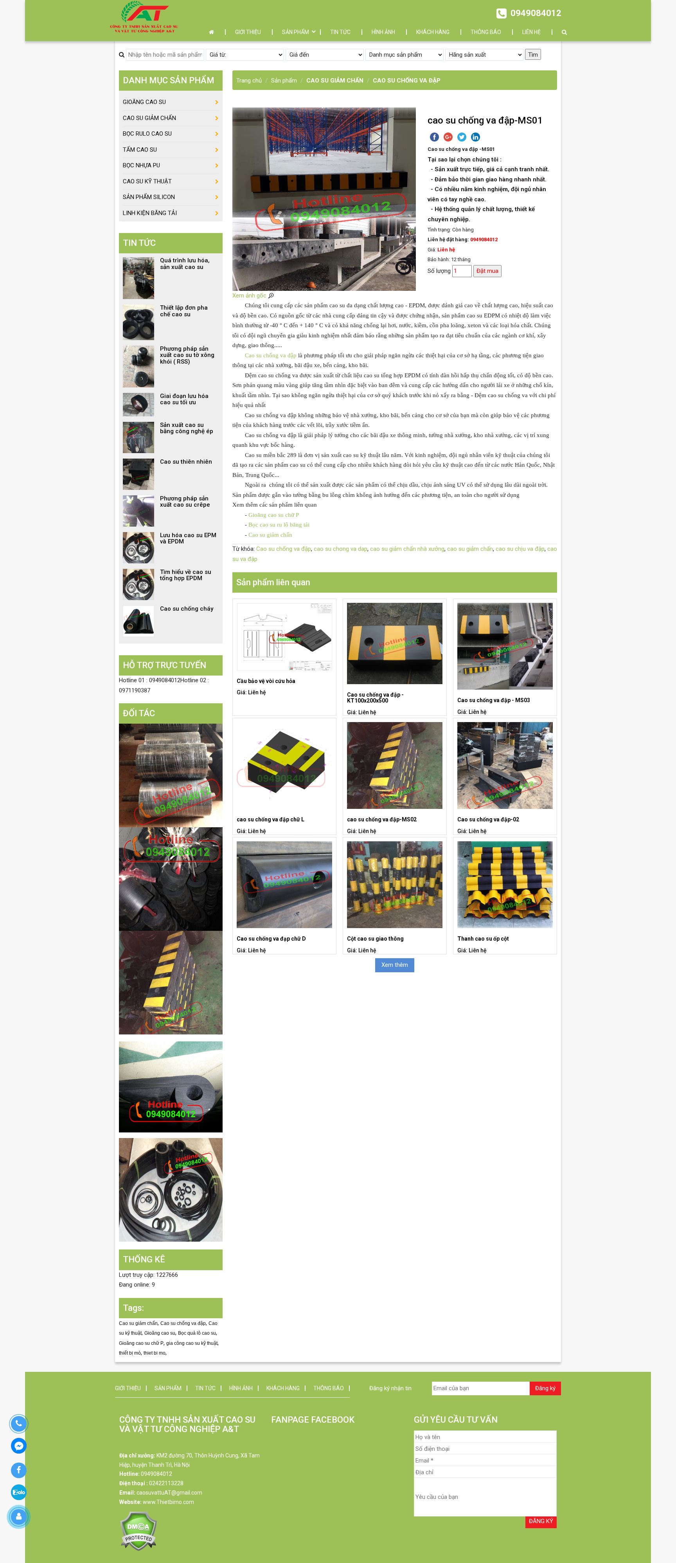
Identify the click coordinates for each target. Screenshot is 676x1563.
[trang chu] (213, 32)
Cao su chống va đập (271, 355)
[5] (171, 1189)
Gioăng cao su (159, 1333)
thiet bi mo (154, 1353)
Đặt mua (487, 270)
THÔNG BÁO (486, 32)
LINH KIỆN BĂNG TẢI (150, 213)
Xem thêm (394, 964)
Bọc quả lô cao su (197, 1333)
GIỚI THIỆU (248, 32)
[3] (171, 982)
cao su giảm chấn (470, 548)
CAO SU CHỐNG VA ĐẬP (406, 80)
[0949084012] (18, 1424)
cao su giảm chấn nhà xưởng (407, 548)
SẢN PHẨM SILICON (149, 197)
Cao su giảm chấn (270, 535)
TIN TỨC (340, 32)
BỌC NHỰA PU (141, 165)
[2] (171, 878)
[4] (171, 1086)
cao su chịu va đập (520, 548)
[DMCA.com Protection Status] (138, 1530)
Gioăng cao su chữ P (273, 515)
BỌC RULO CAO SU (147, 133)
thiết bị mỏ (130, 1353)
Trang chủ (249, 80)
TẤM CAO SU (140, 149)
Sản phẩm (284, 80)
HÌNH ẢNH (383, 32)
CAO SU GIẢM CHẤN (334, 80)
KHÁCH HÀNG (432, 32)
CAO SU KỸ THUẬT (147, 181)
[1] (171, 775)
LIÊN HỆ (531, 32)
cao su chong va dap (340, 548)
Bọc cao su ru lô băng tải (278, 525)
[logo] (144, 16)
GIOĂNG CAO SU (144, 102)
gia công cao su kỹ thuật (192, 1343)
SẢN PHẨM (295, 32)
